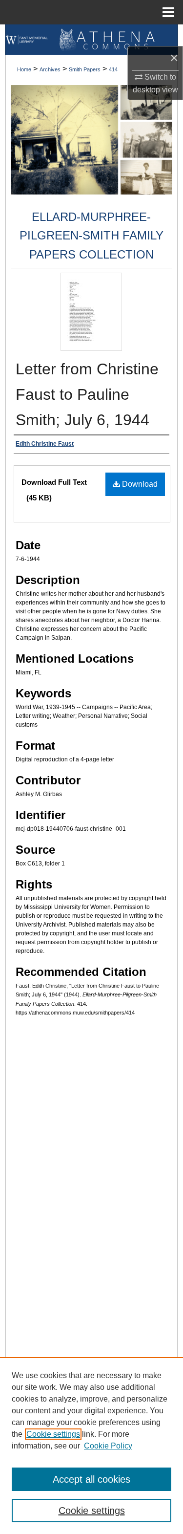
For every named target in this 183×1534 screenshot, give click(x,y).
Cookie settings (53, 1434)
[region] (91, 1445)
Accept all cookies (91, 1479)
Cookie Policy (108, 1446)
